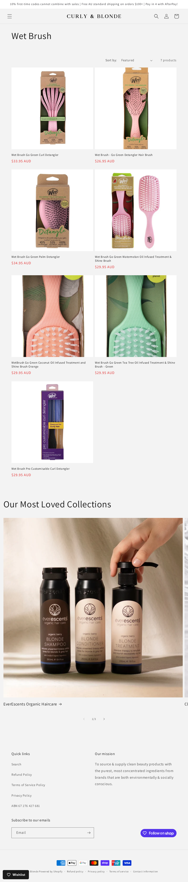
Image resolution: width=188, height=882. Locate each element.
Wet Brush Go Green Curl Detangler (34, 155)
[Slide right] (104, 719)
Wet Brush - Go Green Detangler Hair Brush (124, 155)
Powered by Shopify (51, 871)
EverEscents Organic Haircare (30, 704)
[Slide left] (84, 719)
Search (16, 764)
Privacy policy (96, 871)
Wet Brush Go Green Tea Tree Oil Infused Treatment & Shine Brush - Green (135, 364)
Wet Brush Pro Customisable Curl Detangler (40, 469)
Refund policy (75, 871)
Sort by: (110, 60)
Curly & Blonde (30, 871)
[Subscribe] (89, 832)
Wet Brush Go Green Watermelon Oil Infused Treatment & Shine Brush (133, 259)
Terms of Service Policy (28, 785)
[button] (10, 16)
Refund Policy (21, 774)
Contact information (145, 871)
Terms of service (119, 871)
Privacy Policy (21, 795)
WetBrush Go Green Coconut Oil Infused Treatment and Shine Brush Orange (48, 364)
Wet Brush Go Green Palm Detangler (35, 257)
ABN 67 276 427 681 (25, 806)
